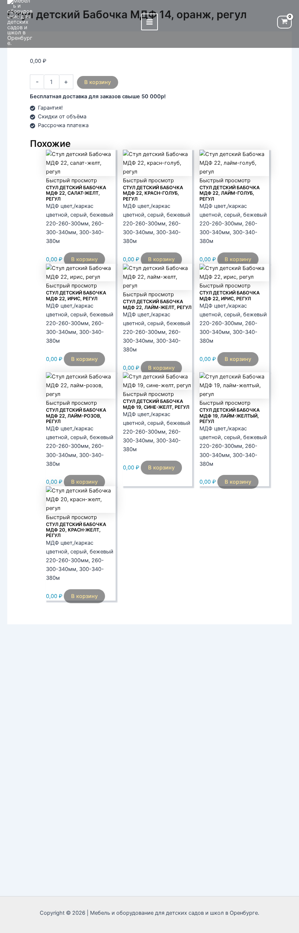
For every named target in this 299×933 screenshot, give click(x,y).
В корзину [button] (84, 259)
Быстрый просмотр (71, 180)
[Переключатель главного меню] (149, 22)
